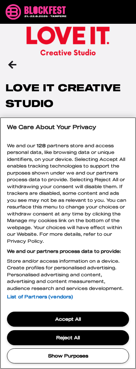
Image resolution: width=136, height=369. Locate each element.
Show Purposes (68, 356)
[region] (68, 243)
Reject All (68, 337)
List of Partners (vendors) (40, 296)
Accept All (68, 319)
